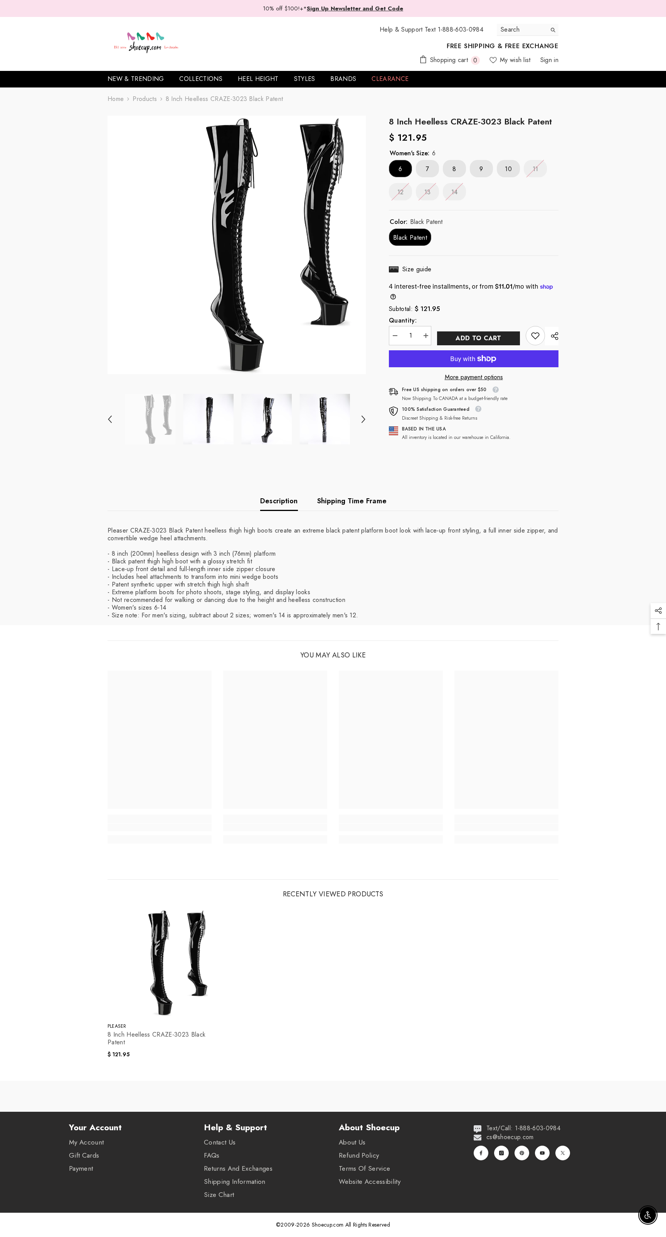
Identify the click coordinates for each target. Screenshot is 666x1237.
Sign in (549, 59)
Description (279, 501)
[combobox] (522, 29)
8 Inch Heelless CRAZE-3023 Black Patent (156, 1038)
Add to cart (478, 338)
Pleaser (117, 1026)
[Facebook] (481, 1153)
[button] (110, 419)
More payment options (474, 377)
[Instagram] (501, 1153)
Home (116, 99)
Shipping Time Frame (352, 501)
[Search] (527, 30)
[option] (237, 245)
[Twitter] (562, 1153)
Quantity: (403, 320)
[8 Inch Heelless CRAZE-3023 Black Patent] (161, 963)
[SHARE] (551, 336)
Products (145, 99)
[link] (535, 335)
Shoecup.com (328, 1225)
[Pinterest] (522, 1153)
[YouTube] (542, 1153)
